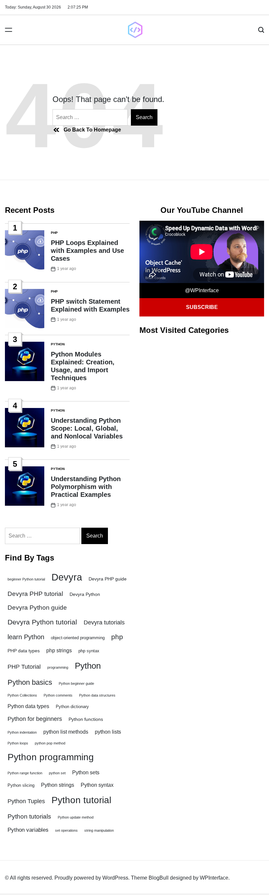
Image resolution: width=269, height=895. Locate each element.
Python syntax (97, 785)
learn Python (26, 637)
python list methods (65, 732)
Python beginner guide (76, 683)
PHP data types (24, 650)
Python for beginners (35, 719)
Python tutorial (81, 800)
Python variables (28, 830)
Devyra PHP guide (108, 578)
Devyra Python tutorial (42, 622)
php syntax (88, 651)
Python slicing (21, 785)
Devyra (67, 577)
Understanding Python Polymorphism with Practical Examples (86, 486)
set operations (66, 830)
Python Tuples (26, 801)
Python (58, 344)
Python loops (18, 743)
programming (57, 667)
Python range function (25, 773)
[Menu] (8, 30)
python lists (108, 732)
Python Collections (22, 695)
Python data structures (97, 695)
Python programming (51, 757)
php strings (59, 650)
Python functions (86, 719)
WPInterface (214, 878)
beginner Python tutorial (26, 579)
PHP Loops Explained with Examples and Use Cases (87, 250)
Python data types (28, 706)
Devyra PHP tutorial (35, 593)
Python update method (75, 817)
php (117, 637)
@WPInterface (202, 290)
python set (57, 773)
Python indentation (22, 732)
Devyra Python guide (37, 607)
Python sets (85, 772)
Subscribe (202, 307)
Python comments (58, 695)
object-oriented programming (78, 638)
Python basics (30, 682)
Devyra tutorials (104, 622)
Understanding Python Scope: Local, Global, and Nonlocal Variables (87, 428)
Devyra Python (85, 594)
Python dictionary (72, 706)
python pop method (50, 743)
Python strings (57, 785)
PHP (54, 232)
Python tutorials (29, 816)
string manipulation (99, 830)
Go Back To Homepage (92, 129)
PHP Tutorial (24, 666)
